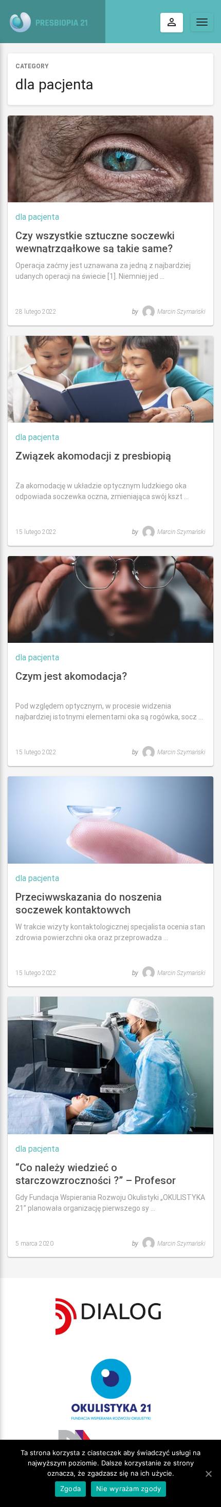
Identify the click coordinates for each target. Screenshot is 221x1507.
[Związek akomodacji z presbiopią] (110, 379)
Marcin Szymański (181, 311)
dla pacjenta (37, 217)
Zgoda (70, 1488)
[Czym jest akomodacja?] (110, 599)
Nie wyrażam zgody (128, 1488)
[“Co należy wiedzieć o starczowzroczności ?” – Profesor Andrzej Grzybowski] (110, 1065)
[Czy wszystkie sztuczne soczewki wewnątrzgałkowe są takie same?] (110, 159)
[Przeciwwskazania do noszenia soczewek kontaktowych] (110, 819)
